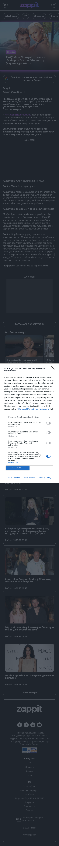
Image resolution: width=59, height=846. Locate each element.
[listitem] (29, 417)
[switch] (48, 423)
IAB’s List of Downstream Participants (33, 409)
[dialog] (29, 423)
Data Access (29, 478)
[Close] (53, 368)
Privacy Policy (45, 478)
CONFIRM (17, 468)
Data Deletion (14, 478)
